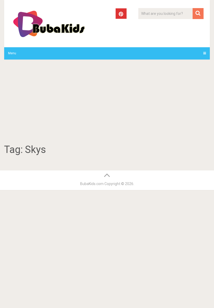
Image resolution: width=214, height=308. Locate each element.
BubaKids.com (92, 184)
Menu (12, 53)
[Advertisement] (107, 102)
